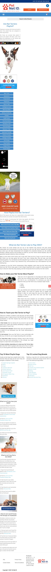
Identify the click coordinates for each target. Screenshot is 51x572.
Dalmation (5, 375)
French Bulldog (33, 374)
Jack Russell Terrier (7, 370)
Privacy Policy (18, 559)
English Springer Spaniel (9, 363)
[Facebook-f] (47, 5)
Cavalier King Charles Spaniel (36, 367)
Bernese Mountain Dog (35, 377)
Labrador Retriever (7, 367)
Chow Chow (32, 363)
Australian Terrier (7, 372)
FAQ (4, 559)
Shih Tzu (31, 366)
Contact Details (6, 562)
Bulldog (31, 370)
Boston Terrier (32, 369)
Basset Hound (32, 364)
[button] (3, 14)
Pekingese (31, 375)
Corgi (4, 366)
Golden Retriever (7, 369)
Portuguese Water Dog (8, 374)
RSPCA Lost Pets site (5, 430)
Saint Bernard (32, 372)
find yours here (7, 488)
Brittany (5, 377)
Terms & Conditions (19, 562)
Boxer (4, 364)
